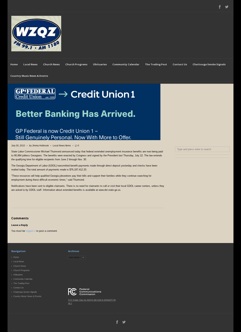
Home (14, 64)
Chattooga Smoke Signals (209, 64)
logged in (31, 230)
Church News (51, 64)
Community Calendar (125, 64)
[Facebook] (220, 7)
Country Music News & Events (29, 75)
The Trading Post (156, 64)
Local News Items (62, 145)
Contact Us (180, 64)
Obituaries (100, 64)
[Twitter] (227, 7)
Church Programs (76, 64)
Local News (30, 64)
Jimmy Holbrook (40, 145)
